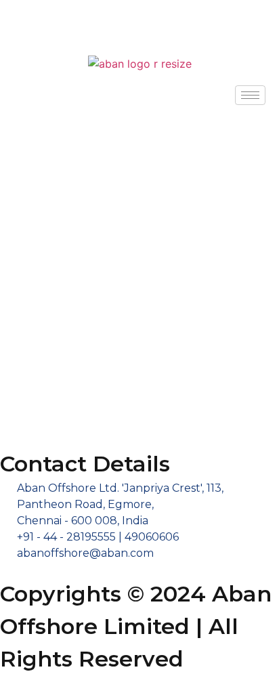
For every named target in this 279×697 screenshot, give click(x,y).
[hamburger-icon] (250, 95)
